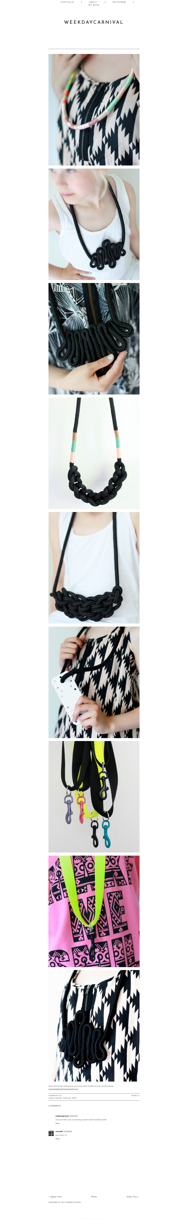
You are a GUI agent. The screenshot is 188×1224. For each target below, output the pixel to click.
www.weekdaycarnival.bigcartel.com (63, 1089)
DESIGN (59, 1098)
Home (94, 1197)
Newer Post (56, 1197)
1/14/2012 (68, 1131)
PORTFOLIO (67, 2)
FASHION (67, 1098)
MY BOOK (94, 5)
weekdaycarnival (94, 22)
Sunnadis (59, 1131)
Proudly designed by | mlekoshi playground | (94, 1218)
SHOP (74, 1098)
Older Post (132, 1197)
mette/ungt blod (62, 1116)
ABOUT (93, 2)
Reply (58, 1123)
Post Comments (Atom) (71, 1202)
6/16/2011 (74, 1116)
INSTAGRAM (119, 2)
